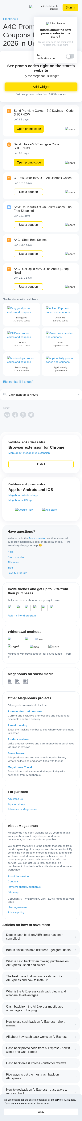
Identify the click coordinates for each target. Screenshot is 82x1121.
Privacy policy (16, 912)
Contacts (13, 881)
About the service (18, 876)
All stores (13, 562)
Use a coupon (28, 191)
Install (41, 464)
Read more (62, 45)
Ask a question (37, 538)
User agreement (17, 907)
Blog (10, 567)
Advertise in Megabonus (22, 809)
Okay (41, 1111)
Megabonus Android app (23, 495)
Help (10, 551)
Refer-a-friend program (22, 615)
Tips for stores (16, 804)
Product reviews (18, 739)
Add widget (41, 87)
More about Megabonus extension (29, 452)
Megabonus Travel (20, 767)
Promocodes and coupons (25, 711)
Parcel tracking (17, 725)
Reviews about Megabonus (24, 886)
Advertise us (15, 798)
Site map (13, 892)
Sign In (70, 7)
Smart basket (16, 753)
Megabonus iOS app (20, 500)
